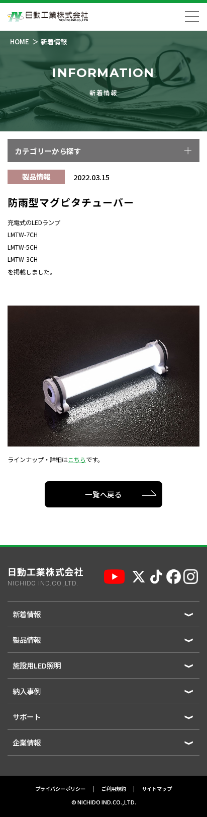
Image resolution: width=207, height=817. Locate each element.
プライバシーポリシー (60, 789)
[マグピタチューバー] (103, 375)
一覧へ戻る (103, 494)
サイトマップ (157, 789)
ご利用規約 (113, 789)
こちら (77, 459)
